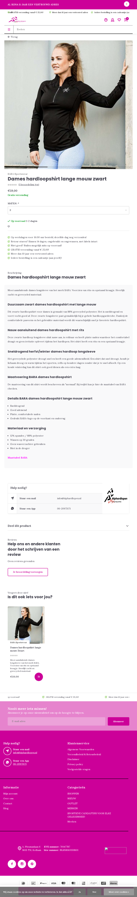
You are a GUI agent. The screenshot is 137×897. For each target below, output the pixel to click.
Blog (6, 808)
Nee (94, 892)
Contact (7, 803)
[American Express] (83, 884)
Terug (14, 36)
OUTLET (72, 803)
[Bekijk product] (39, 677)
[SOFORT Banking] (93, 884)
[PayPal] (43, 884)
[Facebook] (12, 864)
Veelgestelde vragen (78, 769)
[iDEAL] (23, 884)
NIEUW (71, 798)
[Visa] (53, 884)
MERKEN (72, 808)
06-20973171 (64, 508)
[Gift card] (103, 884)
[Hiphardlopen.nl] (17, 20)
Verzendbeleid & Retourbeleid (84, 754)
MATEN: (13, 203)
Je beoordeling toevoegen (28, 571)
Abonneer (118, 721)
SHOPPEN (73, 793)
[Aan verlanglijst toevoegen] (9, 226)
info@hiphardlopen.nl (69, 498)
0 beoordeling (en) (29, 184)
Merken (71, 821)
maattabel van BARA (115, 384)
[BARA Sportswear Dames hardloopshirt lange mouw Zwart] (26, 624)
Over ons (8, 798)
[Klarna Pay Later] (113, 884)
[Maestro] (63, 884)
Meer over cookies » (119, 892)
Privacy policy (75, 764)
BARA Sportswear (18, 173)
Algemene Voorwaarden (80, 749)
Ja (80, 892)
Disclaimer (73, 759)
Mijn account (10, 793)
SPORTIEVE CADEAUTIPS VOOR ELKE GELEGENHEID (89, 815)
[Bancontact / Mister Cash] (33, 884)
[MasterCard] (73, 884)
